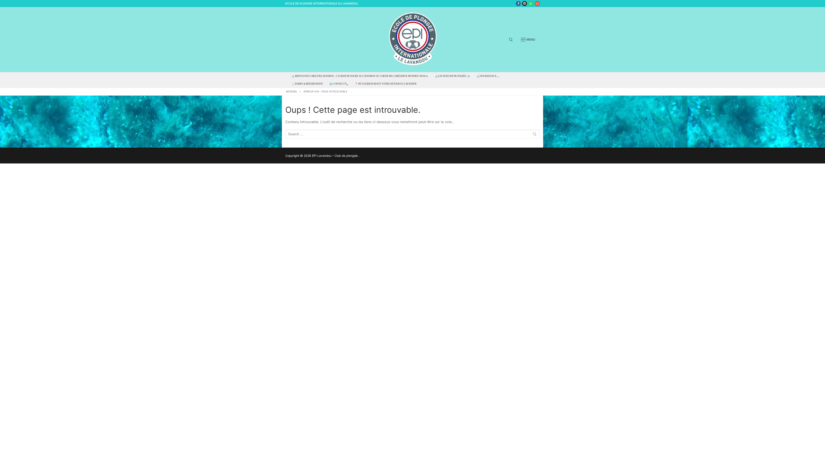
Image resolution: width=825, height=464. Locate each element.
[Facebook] (518, 3)
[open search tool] (511, 40)
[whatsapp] (530, 3)
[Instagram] (524, 3)
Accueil (292, 91)
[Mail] (537, 3)
